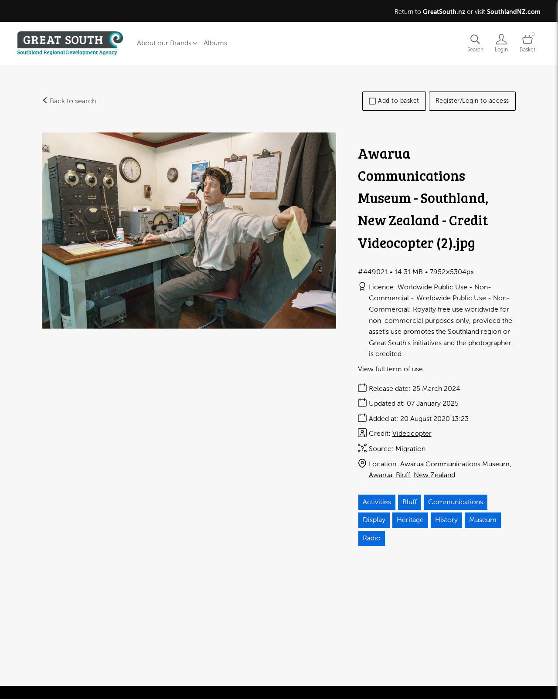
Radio (372, 538)
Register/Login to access (472, 101)
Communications (455, 502)
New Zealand (434, 475)
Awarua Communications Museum (455, 464)
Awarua (380, 475)
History (446, 520)
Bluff (403, 475)
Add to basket (398, 101)
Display (374, 520)
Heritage (410, 520)
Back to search (72, 101)
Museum (483, 520)
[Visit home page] (70, 43)
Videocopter (412, 434)
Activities (377, 502)
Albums (215, 43)
